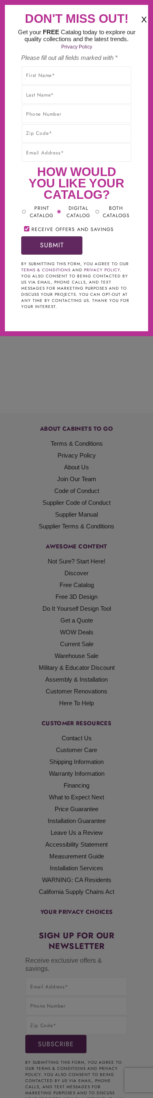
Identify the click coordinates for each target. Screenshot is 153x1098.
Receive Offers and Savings (72, 229)
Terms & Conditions (46, 270)
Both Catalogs (116, 212)
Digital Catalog (78, 212)
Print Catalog (41, 212)
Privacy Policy (76, 47)
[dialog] (76, 549)
